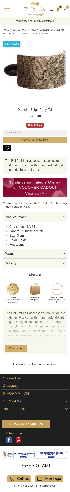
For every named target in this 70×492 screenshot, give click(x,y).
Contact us (12, 378)
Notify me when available (35, 140)
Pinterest (18, 440)
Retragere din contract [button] (26, 423)
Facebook (9, 440)
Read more (16, 348)
